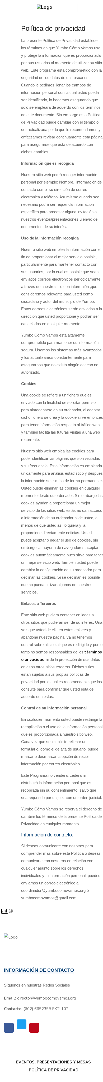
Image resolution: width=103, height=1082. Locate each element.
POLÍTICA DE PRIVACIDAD (53, 1070)
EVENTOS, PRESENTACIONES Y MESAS (53, 1062)
